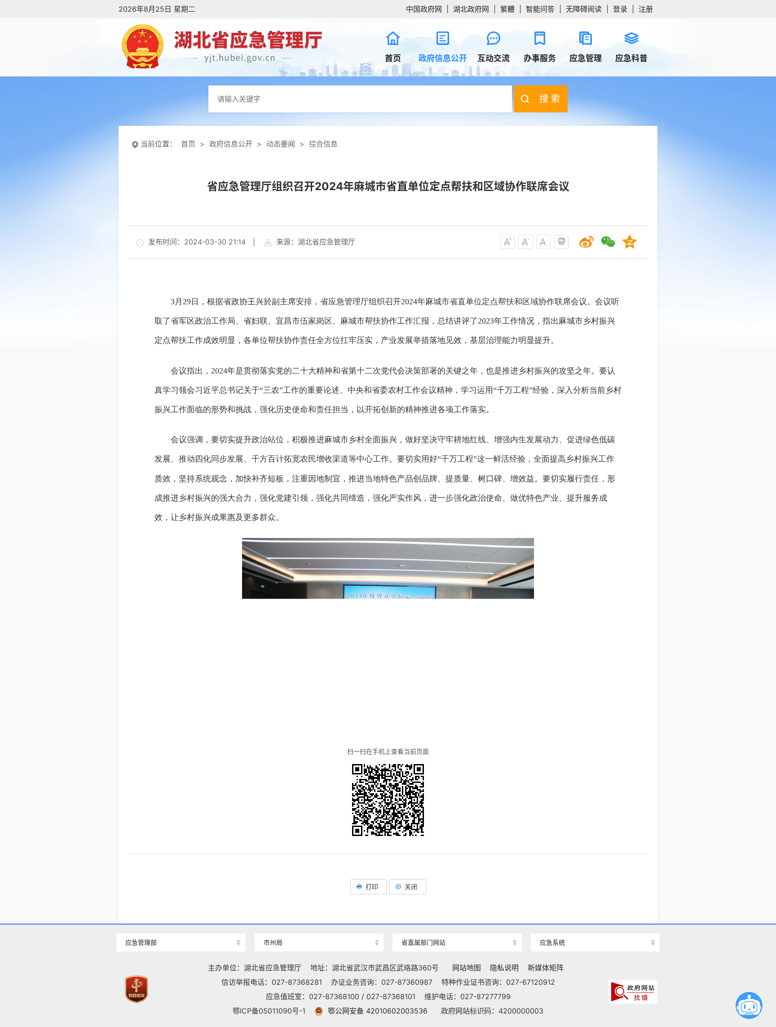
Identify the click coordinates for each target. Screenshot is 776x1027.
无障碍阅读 (584, 8)
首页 (188, 143)
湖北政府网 (471, 8)
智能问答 (540, 8)
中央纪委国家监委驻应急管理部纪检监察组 (181, 926)
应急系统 (552, 942)
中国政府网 (424, 8)
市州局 (273, 942)
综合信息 (323, 143)
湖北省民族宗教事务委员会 (457, 926)
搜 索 (549, 98)
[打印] (561, 242)
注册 (646, 8)
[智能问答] (749, 1005)
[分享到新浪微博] (586, 242)
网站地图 (466, 967)
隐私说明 (504, 967)
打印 (371, 886)
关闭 (410, 886)
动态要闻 (280, 143)
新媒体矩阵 (546, 967)
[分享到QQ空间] (629, 242)
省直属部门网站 (423, 942)
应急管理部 (141, 942)
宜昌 (319, 926)
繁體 (507, 8)
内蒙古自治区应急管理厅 (595, 926)
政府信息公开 (230, 143)
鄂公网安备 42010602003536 (378, 1010)
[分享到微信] (608, 242)
